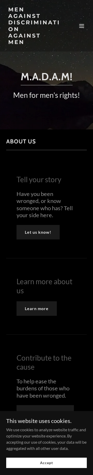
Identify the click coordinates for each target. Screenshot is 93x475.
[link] (34, 42)
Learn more (37, 308)
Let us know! (38, 232)
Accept (46, 463)
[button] (81, 26)
